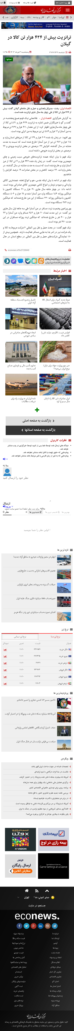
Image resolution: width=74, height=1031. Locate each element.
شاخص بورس (18, 948)
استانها (9, 59)
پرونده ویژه (55, 1000)
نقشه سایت (55, 952)
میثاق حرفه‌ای (55, 967)
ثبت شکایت (18, 996)
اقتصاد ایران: (65, 109)
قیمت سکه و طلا (18, 938)
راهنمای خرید (18, 991)
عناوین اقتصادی (55, 976)
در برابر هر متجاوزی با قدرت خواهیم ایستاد (51, 798)
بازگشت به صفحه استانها (39, 430)
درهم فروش (63, 683)
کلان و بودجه (38, 17)
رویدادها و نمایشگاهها (18, 962)
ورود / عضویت (62, 3)
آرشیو (55, 943)
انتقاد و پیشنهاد (55, 957)
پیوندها (55, 948)
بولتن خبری (18, 976)
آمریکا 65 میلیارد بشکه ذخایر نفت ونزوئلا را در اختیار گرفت (44, 777)
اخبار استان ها (55, 986)
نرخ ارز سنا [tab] (55, 637)
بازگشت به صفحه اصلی (37, 420)
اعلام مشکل (55, 962)
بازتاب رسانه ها (55, 991)
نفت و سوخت (13, 3)
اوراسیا (61, 17)
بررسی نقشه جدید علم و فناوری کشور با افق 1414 (48, 793)
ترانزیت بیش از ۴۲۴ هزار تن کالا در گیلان (39, 41)
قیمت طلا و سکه (28, 3)
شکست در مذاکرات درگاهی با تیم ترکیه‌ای (51, 772)
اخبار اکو (55, 981)
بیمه (22, 17)
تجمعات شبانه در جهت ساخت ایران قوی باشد (50, 766)
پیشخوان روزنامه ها (55, 996)
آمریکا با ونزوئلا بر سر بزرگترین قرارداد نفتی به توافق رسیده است (42, 803)
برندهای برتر (18, 1000)
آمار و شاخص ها (19, 957)
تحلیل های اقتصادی (18, 967)
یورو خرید (63, 656)
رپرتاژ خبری (18, 1005)
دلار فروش (63, 670)
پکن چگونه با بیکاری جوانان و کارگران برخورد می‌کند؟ (47, 814)
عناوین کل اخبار (55, 972)
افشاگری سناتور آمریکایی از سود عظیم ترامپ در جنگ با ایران (44, 809)
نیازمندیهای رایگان (18, 981)
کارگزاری (14, 17)
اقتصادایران (46, 118)
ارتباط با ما (55, 938)
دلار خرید (63, 649)
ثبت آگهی (19, 986)
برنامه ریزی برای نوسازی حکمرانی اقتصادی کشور (49, 787)
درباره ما (55, 933)
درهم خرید (63, 663)
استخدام (18, 972)
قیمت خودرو (18, 952)
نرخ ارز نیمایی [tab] (20, 637)
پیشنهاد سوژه (19, 933)
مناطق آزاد (55, 1005)
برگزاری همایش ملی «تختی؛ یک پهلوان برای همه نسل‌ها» (46, 782)
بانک (29, 17)
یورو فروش (63, 677)
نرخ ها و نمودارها (18, 943)
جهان (54, 17)
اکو (48, 17)
